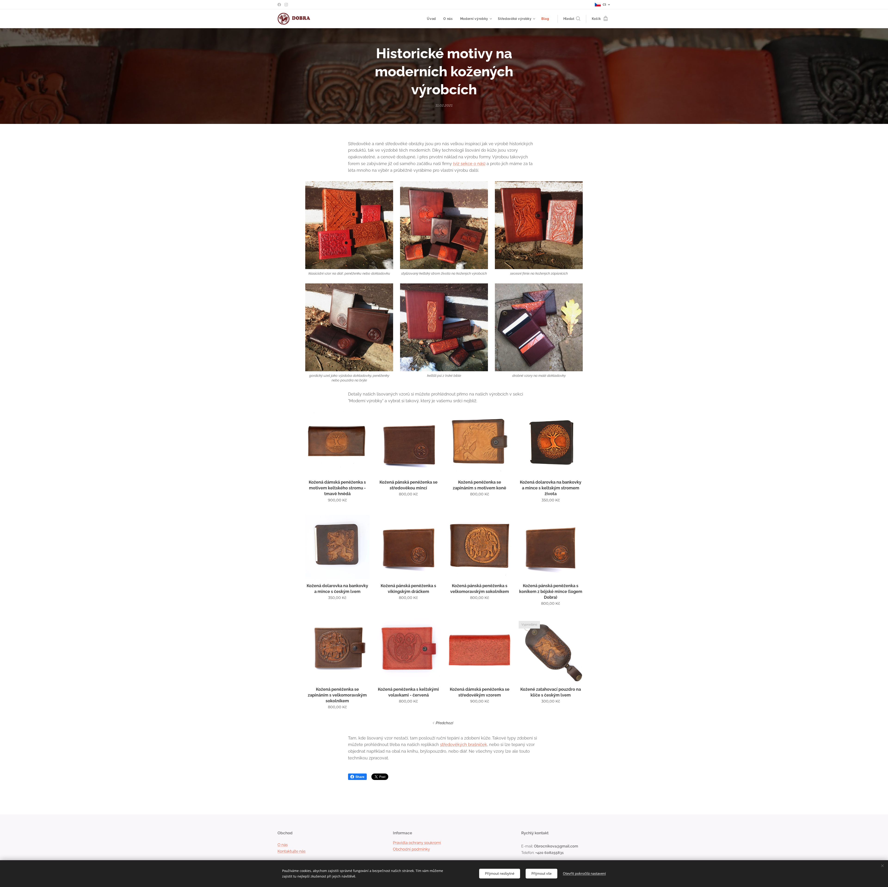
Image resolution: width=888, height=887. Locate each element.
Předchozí (444, 723)
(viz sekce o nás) (469, 163)
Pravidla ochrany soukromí (417, 842)
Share (359, 777)
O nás (283, 844)
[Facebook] (279, 5)
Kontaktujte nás (291, 851)
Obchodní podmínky (411, 849)
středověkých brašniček (463, 744)
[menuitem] (433, 19)
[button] (572, 19)
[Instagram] (286, 5)
